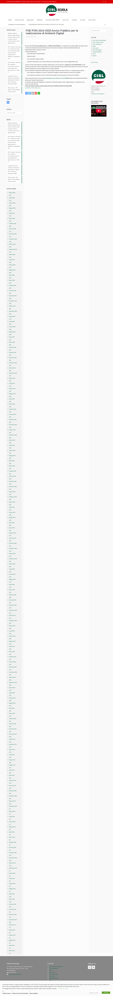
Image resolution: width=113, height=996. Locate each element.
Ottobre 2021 (12, 491)
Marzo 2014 (12, 950)
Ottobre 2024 (12, 306)
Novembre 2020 (13, 548)
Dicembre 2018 (13, 667)
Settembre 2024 (13, 311)
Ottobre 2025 (12, 244)
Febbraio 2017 (12, 780)
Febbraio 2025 (12, 285)
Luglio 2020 (12, 569)
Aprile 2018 (12, 708)
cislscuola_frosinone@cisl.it (49, 1)
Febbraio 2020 (12, 594)
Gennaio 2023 (12, 414)
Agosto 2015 (12, 873)
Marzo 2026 (12, 218)
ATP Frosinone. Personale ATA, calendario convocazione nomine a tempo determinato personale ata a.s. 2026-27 (14, 67)
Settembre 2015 (13, 868)
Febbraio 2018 (12, 718)
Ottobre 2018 (12, 677)
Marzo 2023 (12, 404)
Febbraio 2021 (12, 533)
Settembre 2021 (13, 496)
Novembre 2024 (13, 301)
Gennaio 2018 (12, 723)
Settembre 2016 (13, 806)
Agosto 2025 (12, 254)
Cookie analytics (33, 993)
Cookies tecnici (6, 993)
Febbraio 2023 (12, 409)
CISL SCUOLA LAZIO (98, 42)
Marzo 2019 (12, 651)
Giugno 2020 (12, 574)
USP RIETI (51, 976)
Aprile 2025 (12, 275)
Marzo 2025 (12, 280)
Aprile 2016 (12, 832)
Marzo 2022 (12, 466)
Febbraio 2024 (12, 347)
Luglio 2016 (12, 816)
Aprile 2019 (12, 646)
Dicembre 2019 (13, 605)
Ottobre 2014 (12, 924)
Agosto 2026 (12, 192)
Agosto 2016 (12, 811)
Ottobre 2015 (12, 863)
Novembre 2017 (13, 734)
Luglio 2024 (12, 321)
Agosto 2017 (12, 749)
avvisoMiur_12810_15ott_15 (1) (33, 87)
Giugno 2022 (12, 450)
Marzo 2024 (12, 342)
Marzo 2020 (12, 589)
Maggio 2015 (12, 888)
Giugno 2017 (12, 759)
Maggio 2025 (12, 270)
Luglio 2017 (12, 754)
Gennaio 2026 (12, 228)
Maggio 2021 (12, 517)
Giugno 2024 (12, 326)
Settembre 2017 (13, 744)
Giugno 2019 (12, 636)
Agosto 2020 (12, 563)
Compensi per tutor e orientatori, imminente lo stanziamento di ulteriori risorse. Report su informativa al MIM (13, 79)
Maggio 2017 (12, 765)
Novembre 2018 (13, 672)
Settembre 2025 (13, 249)
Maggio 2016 (12, 826)
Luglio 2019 (12, 631)
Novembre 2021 (13, 486)
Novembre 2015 (13, 857)
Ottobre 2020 (12, 553)
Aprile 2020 (12, 584)
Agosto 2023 (12, 378)
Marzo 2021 (12, 527)
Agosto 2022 (12, 440)
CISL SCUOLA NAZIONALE (99, 40)
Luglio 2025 (12, 259)
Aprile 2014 (12, 945)
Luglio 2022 (12, 445)
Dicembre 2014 (13, 914)
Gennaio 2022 (12, 476)
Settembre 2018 (13, 682)
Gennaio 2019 (12, 661)
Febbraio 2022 (12, 471)
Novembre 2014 (13, 919)
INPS (94, 53)
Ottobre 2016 (12, 801)
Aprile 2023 (12, 398)
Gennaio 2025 (12, 290)
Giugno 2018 (12, 698)
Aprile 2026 (12, 213)
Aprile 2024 (12, 337)
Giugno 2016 (12, 821)
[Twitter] (105, 1)
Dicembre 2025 (13, 233)
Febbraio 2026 (12, 223)
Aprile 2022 (12, 460)
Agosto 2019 (12, 625)
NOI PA (94, 55)
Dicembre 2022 (13, 419)
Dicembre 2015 (13, 852)
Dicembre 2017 (13, 728)
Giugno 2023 (12, 388)
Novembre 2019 (13, 610)
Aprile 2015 (12, 893)
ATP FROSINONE (97, 50)
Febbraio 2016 (12, 842)
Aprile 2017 (12, 770)
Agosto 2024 (12, 316)
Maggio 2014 (12, 940)
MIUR (94, 46)
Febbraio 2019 (12, 656)
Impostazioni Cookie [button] (93, 992)
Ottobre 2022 (12, 429)
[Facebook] (103, 1)
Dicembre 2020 (13, 543)
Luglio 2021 (12, 507)
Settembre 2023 (13, 373)
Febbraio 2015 (12, 904)
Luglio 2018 (12, 692)
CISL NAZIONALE (97, 44)
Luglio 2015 (12, 878)
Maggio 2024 (12, 331)
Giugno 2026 (12, 203)
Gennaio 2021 (12, 538)
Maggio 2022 (12, 455)
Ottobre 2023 (12, 368)
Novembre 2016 (13, 796)
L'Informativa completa (63, 988)
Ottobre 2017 (12, 739)
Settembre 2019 (13, 620)
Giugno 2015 (12, 883)
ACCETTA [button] (106, 992)
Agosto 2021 (12, 502)
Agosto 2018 (12, 687)
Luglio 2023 (12, 383)
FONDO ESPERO (97, 52)
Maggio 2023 (12, 393)
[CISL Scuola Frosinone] (56, 10)
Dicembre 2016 (13, 790)
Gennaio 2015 (12, 909)
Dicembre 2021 (13, 481)
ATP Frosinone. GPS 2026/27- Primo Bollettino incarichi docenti (14, 89)
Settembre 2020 (13, 558)
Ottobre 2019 (12, 615)
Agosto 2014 (12, 930)
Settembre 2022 (13, 435)
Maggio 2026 (12, 208)
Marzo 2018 (12, 713)
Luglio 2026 (12, 197)
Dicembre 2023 (13, 357)
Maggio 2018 (12, 703)
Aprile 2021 (12, 522)
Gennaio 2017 (12, 785)
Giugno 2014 (12, 935)
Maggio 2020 (12, 579)
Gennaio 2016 (12, 847)
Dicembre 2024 (13, 295)
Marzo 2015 (12, 899)
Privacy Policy (94, 62)
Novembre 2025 (13, 239)
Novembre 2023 (13, 362)
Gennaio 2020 (12, 600)
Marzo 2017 (12, 775)
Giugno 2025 (12, 264)
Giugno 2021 (12, 512)
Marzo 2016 (12, 837)
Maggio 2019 (12, 641)
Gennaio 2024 (12, 352)
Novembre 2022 (13, 424)
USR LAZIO (96, 48)
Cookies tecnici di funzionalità (20, 993)
